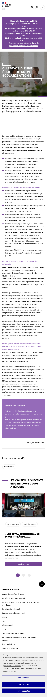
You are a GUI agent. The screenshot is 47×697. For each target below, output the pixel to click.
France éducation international (13, 633)
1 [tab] (18, 575)
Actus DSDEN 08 (13, 524)
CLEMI (4, 629)
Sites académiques (8, 644)
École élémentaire (30, 524)
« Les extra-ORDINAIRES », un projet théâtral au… (22, 535)
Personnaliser (23, 677)
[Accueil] (8, 6)
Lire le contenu (23, 564)
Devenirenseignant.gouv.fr (11, 609)
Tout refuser (23, 684)
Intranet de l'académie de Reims (13, 594)
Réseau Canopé (7, 625)
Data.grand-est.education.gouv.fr (14, 613)
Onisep (4, 617)
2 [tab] (23, 575)
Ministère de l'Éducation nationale (13, 598)
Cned (3, 621)
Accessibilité (37, 7)
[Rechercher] (32, 7)
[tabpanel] (23, 531)
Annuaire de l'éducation (10, 648)
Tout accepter (23, 691)
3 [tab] (29, 575)
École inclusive (9, 466)
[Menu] (42, 7)
